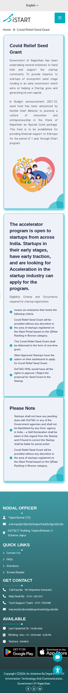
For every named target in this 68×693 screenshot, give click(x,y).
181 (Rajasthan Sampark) (38, 589)
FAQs (10, 559)
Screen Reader (16, 572)
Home (7, 29)
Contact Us (13, 552)
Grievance (13, 565)
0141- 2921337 (35, 596)
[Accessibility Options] (57, 670)
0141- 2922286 (43, 602)
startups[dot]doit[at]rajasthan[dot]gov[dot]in (36, 524)
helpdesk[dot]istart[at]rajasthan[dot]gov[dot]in (33, 609)
